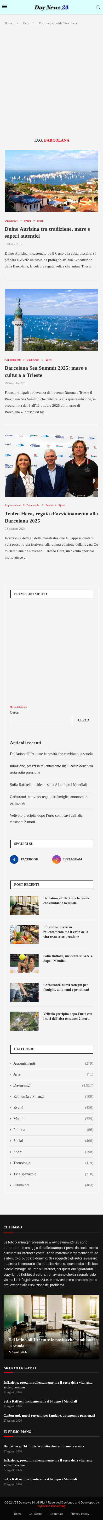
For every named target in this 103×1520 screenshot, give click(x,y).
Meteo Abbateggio (18, 707)
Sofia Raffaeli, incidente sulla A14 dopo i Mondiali (48, 785)
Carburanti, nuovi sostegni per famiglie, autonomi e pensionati (66, 987)
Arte (53, 1074)
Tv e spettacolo (53, 1174)
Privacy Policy (79, 1513)
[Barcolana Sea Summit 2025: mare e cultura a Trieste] (51, 320)
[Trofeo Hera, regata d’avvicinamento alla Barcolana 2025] (51, 466)
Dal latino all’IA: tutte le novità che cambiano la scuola (51, 754)
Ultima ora (53, 1185)
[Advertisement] (51, 82)
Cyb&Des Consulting (51, 1506)
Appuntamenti (53, 1063)
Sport (53, 1152)
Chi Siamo (35, 1513)
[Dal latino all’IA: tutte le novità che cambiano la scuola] (24, 905)
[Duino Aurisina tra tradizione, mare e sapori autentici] (51, 181)
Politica (53, 1130)
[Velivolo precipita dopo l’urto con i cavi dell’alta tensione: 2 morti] (24, 1021)
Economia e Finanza (53, 1096)
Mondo (53, 1119)
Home (8, 23)
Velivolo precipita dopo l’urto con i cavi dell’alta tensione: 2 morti (67, 1016)
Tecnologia (53, 1163)
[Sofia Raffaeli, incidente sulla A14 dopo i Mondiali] (24, 963)
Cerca (14, 712)
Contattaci (56, 1513)
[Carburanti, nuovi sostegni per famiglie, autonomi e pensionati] (24, 992)
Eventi (53, 1107)
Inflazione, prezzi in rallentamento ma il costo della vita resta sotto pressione (65, 931)
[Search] (98, 7)
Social (53, 1141)
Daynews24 (53, 1085)
